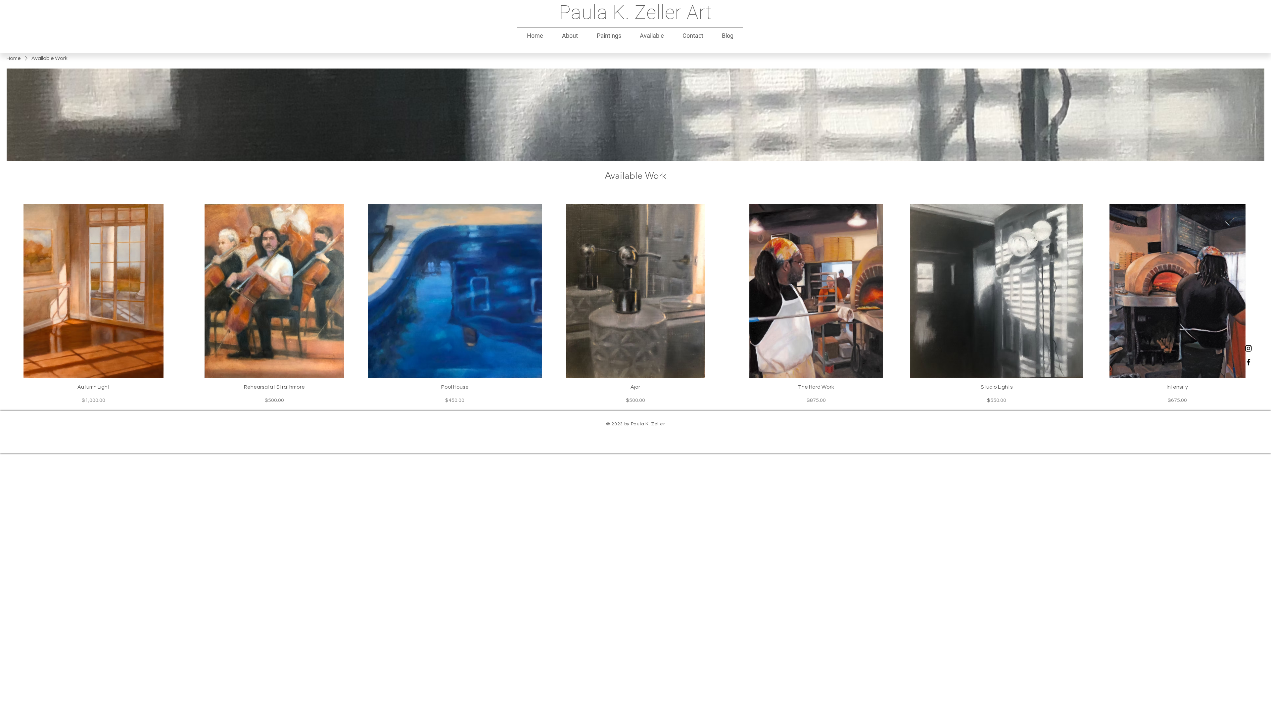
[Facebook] (1248, 362)
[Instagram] (1248, 348)
